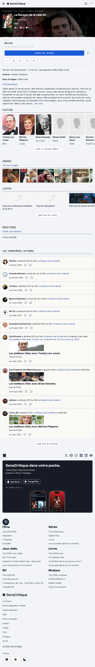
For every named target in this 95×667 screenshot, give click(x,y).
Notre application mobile (13, 605)
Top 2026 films (9, 531)
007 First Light (9, 557)
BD (4, 570)
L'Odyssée (7, 539)
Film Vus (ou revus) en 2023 (65, 339)
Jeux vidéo (9, 548)
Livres (52, 548)
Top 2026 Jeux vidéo (12, 553)
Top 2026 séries (56, 531)
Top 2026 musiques (57, 575)
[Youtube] (91, 456)
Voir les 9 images (10, 165)
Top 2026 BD (8, 575)
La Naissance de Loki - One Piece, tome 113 (22, 583)
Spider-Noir (53, 535)
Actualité (6, 543)
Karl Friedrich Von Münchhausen (25, 369)
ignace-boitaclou (17, 298)
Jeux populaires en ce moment (17, 565)
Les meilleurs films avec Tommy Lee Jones (29, 339)
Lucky (51, 539)
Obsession (7, 535)
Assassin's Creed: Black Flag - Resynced (21, 561)
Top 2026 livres (55, 553)
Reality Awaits (54, 583)
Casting (7, 109)
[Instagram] (76, 456)
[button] (91, 4)
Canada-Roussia (17, 273)
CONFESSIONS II (56, 579)
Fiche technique (9, 84)
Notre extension (10, 610)
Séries (52, 527)
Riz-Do (12, 311)
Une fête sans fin (10, 579)
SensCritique (7, 11)
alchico (12, 400)
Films (16, 11)
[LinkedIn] (86, 456)
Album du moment (57, 587)
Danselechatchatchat (20, 324)
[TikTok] (81, 456)
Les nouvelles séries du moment (63, 543)
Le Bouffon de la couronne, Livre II (65, 561)
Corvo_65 (14, 412)
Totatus (13, 286)
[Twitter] (66, 456)
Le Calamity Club (56, 557)
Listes (6, 188)
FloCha (12, 261)
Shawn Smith (59, 137)
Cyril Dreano (15, 336)
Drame (22, 11)
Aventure (23, 74)
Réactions (9, 227)
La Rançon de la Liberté (35, 11)
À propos (6, 601)
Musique (54, 570)
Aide (4, 614)
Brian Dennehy (43, 137)
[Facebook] (71, 456)
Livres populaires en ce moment (63, 565)
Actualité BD (8, 587)
